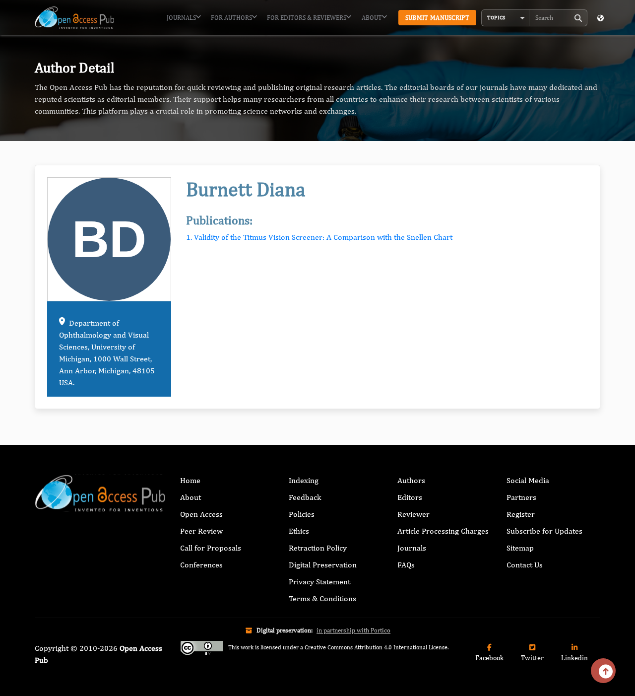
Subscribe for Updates (544, 531)
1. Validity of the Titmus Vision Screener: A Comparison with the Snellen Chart (319, 237)
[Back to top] (603, 670)
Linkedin (574, 658)
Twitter (532, 658)
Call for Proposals (210, 548)
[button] (505, 18)
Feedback (305, 497)
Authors (411, 480)
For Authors (231, 17)
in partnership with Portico (353, 630)
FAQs (406, 564)
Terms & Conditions (322, 598)
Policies (302, 514)
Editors (409, 497)
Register (521, 514)
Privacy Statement (319, 581)
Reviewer (413, 514)
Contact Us (525, 564)
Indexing (303, 480)
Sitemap (520, 548)
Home (190, 480)
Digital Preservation (323, 564)
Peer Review (201, 531)
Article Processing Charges (443, 531)
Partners (521, 497)
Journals (181, 17)
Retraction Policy (318, 548)
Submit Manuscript (437, 17)
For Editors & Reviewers (306, 17)
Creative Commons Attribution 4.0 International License (376, 647)
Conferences (201, 564)
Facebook (489, 658)
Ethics (299, 531)
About (372, 17)
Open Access (201, 514)
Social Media (528, 480)
